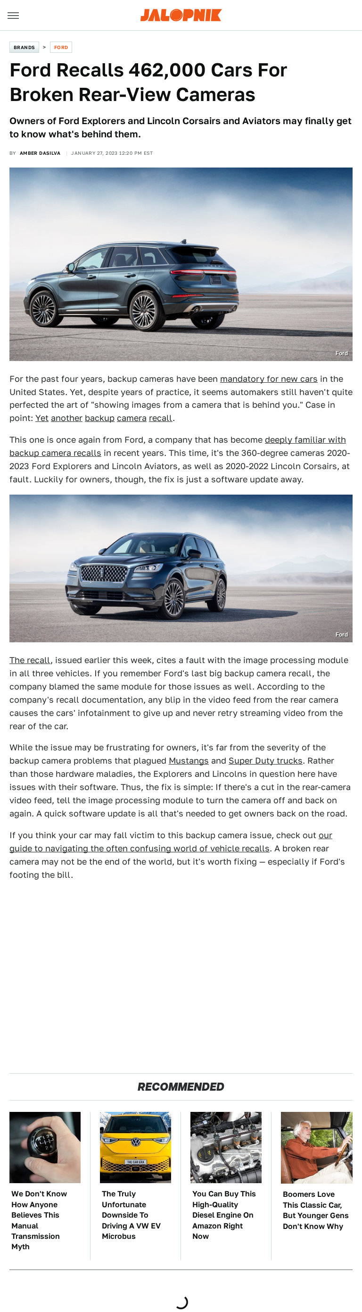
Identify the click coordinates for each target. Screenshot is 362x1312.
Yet (42, 418)
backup (100, 418)
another (66, 418)
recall (161, 418)
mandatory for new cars (269, 379)
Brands (24, 47)
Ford (61, 47)
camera (132, 418)
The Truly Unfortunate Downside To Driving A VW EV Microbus (131, 1215)
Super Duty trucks (266, 760)
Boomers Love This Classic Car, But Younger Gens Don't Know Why (316, 1210)
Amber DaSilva (40, 153)
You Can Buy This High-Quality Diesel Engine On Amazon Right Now (224, 1215)
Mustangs (189, 760)
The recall (29, 660)
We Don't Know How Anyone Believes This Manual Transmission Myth (39, 1220)
